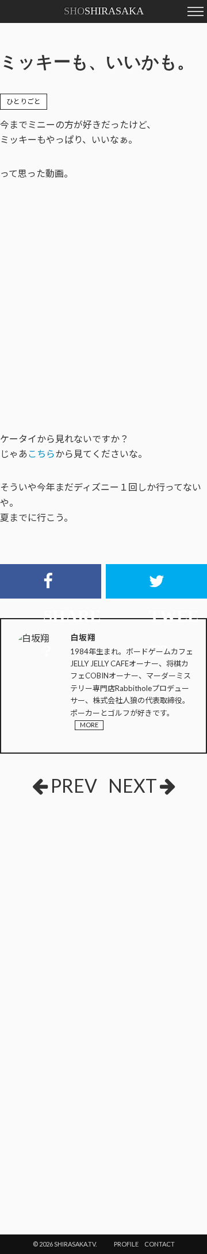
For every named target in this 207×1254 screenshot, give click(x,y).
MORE (89, 724)
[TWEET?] (156, 581)
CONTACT (159, 1244)
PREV (74, 785)
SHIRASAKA (104, 11)
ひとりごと (23, 101)
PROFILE (126, 1244)
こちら (41, 453)
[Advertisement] (103, 890)
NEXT (132, 785)
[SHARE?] (50, 581)
